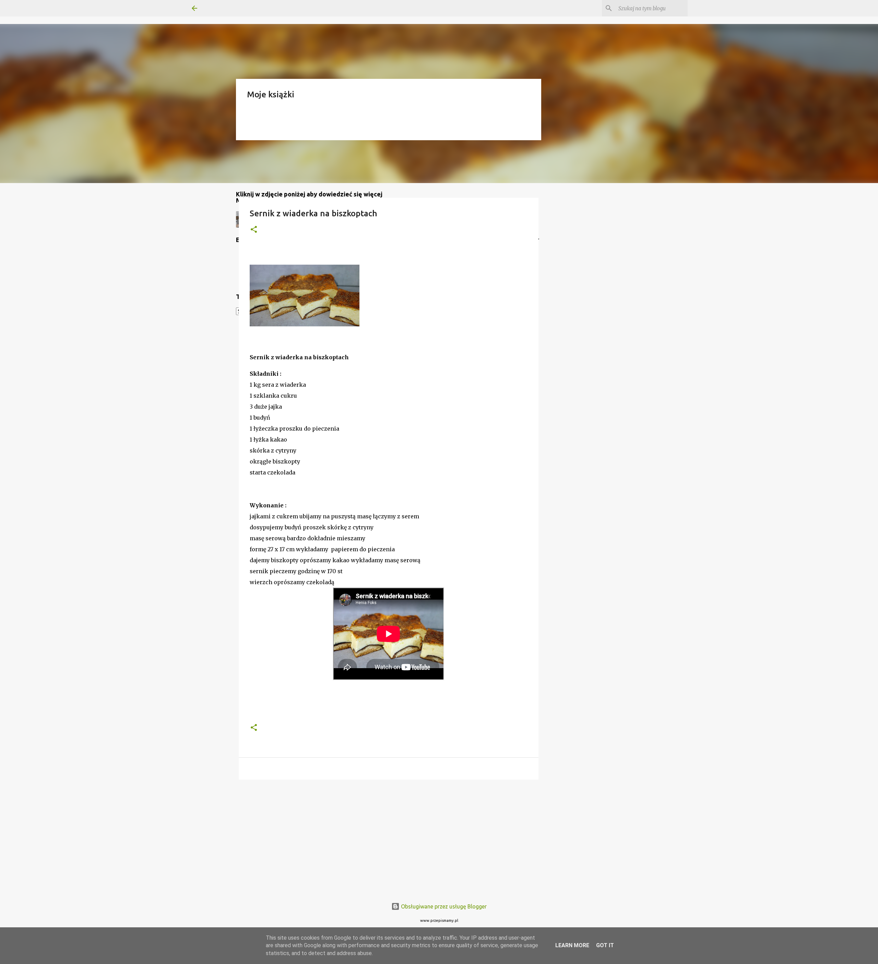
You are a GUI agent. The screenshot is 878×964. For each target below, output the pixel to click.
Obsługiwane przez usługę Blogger (443, 906)
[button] (254, 229)
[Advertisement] (388, 838)
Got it (605, 945)
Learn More (572, 945)
